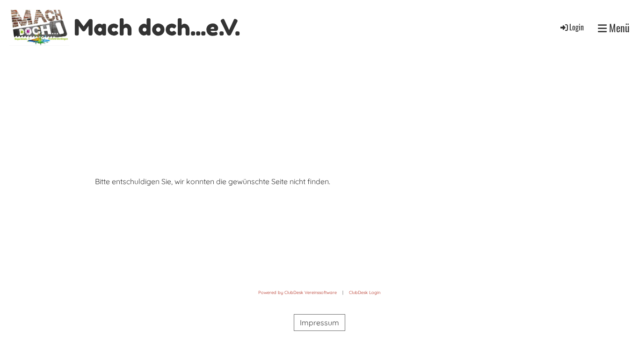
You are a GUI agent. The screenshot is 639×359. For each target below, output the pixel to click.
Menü (618, 28)
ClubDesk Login (364, 292)
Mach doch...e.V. (157, 27)
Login (576, 27)
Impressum (319, 322)
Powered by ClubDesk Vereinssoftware (297, 292)
